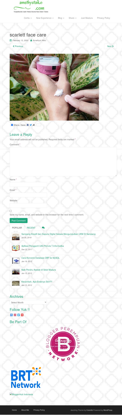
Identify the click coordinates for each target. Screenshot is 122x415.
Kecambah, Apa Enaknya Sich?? (36, 281)
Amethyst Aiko (39, 40)
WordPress (107, 410)
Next (109, 46)
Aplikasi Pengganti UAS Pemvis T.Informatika (42, 245)
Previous (18, 46)
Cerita (27, 17)
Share (72, 17)
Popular (17, 227)
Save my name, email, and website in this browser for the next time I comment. (47, 214)
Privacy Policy (103, 17)
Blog (60, 17)
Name (13, 179)
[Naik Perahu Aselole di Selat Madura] (15, 272)
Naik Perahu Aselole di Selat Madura (38, 269)
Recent (31, 227)
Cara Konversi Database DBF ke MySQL (40, 257)
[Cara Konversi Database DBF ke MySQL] (15, 260)
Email (13, 190)
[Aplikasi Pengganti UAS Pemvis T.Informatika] (15, 248)
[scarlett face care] (54, 87)
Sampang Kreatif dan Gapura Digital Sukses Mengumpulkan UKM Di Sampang (58, 233)
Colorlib (89, 410)
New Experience (44, 17)
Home (14, 410)
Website (13, 200)
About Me (25, 410)
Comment (15, 144)
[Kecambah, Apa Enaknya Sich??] (15, 284)
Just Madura (87, 17)
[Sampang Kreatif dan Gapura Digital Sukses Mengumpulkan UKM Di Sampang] (15, 236)
